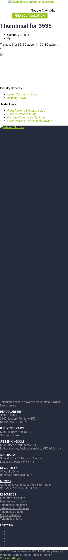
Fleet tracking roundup (14, 501)
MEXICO (5, 481)
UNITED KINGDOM (12, 441)
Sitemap (47, 555)
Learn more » (8, 405)
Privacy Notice (52, 551)
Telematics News (11, 518)
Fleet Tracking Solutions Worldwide (29, 121)
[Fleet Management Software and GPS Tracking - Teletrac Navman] (34, 127)
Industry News (16, 98)
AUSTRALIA (7, 455)
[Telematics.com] (31, 1)
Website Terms (9, 555)
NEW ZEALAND (10, 468)
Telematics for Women (14, 508)
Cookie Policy (30, 555)
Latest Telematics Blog (22, 94)
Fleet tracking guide (12, 498)
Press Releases (10, 515)
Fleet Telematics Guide (21, 114)
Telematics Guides (12, 511)
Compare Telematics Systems (26, 117)
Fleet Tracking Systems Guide (26, 110)
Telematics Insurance (13, 505)
